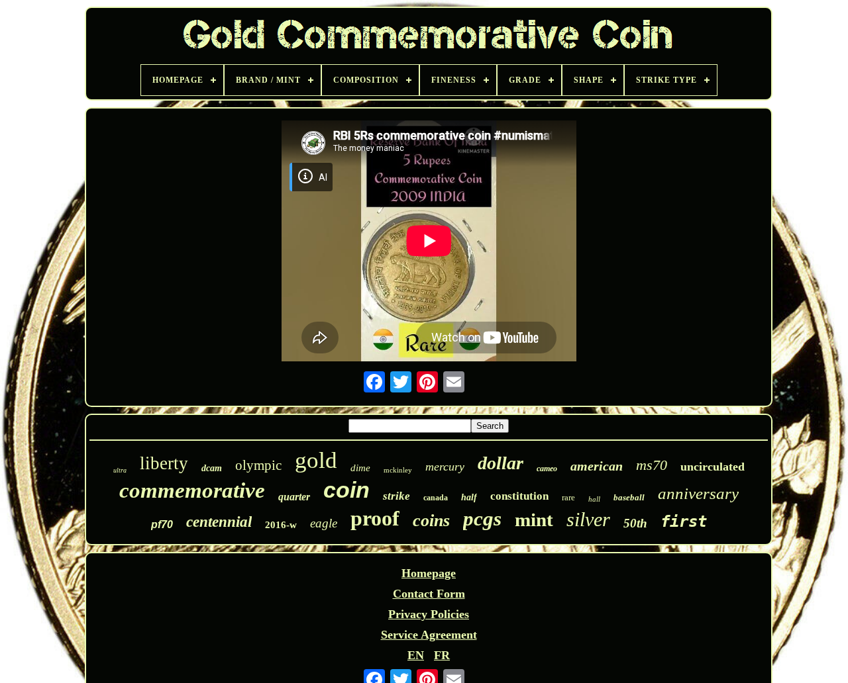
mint (534, 519)
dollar (500, 463)
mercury (444, 466)
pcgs (482, 518)
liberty (164, 463)
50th (635, 523)
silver (588, 519)
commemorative (192, 490)
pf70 (162, 524)
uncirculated (712, 466)
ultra (120, 470)
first (684, 521)
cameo (547, 468)
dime (360, 468)
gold (316, 460)
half (469, 497)
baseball (629, 497)
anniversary (698, 493)
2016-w (281, 525)
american (596, 466)
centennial (219, 522)
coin (346, 489)
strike (396, 496)
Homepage (428, 573)
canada (435, 497)
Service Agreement (429, 634)
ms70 (651, 465)
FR (442, 655)
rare (568, 497)
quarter (294, 496)
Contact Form (429, 593)
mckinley (398, 470)
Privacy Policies (428, 614)
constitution (519, 496)
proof (374, 518)
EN (415, 655)
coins (431, 520)
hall (594, 499)
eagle (323, 523)
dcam (211, 468)
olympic (258, 465)
